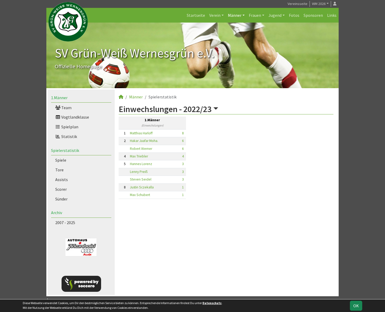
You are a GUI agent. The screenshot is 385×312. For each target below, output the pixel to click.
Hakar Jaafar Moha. (144, 141)
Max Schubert (140, 195)
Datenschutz (212, 303)
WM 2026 (319, 3)
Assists (61, 179)
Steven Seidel (140, 179)
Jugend (275, 15)
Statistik (68, 136)
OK (356, 305)
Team (66, 107)
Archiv (56, 212)
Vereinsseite (297, 3)
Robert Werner (141, 148)
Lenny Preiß (138, 172)
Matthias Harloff (141, 133)
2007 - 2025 (65, 222)
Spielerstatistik (65, 150)
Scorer (61, 189)
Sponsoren (313, 15)
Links (332, 15)
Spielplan (69, 126)
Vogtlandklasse (74, 117)
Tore (59, 169)
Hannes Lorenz (141, 164)
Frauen (255, 15)
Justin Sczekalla (142, 187)
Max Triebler (139, 156)
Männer (234, 15)
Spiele (60, 160)
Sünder (61, 199)
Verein (215, 15)
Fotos (294, 15)
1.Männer (59, 97)
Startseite (196, 15)
